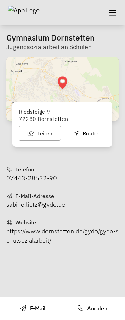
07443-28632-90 (31, 178)
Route (89, 133)
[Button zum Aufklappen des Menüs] (112, 12)
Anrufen (96, 308)
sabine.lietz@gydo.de (35, 204)
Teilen (44, 133)
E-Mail (37, 308)
